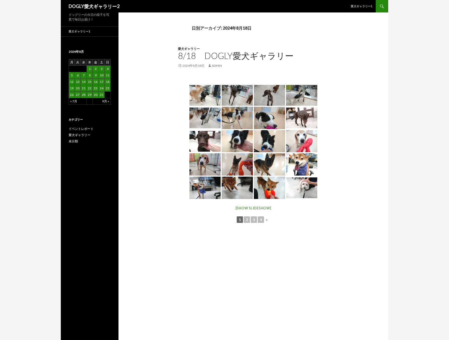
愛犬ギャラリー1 (361, 6)
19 (72, 88)
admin (217, 66)
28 (83, 95)
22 (89, 88)
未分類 (73, 141)
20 (78, 88)
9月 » (105, 101)
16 (95, 82)
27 (78, 95)
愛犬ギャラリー (189, 49)
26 (72, 95)
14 (83, 82)
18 (107, 82)
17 (101, 82)
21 (83, 88)
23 (95, 88)
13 (78, 82)
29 (89, 95)
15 (89, 82)
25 (107, 88)
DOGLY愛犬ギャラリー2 (94, 6)
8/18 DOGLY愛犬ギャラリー (236, 55)
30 (95, 95)
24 (101, 88)
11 (107, 75)
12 (72, 82)
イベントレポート (81, 129)
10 (101, 75)
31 (101, 95)
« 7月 (73, 101)
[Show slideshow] (253, 208)
